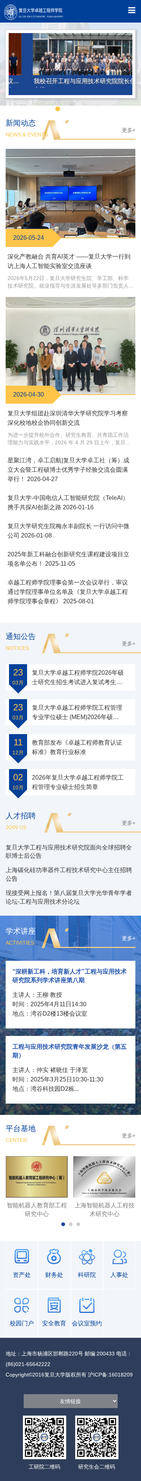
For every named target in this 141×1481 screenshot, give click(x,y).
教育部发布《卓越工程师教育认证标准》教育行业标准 (77, 747)
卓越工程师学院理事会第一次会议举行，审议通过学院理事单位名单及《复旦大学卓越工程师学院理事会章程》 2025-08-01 (68, 591)
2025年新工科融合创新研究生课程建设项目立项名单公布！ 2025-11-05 (68, 559)
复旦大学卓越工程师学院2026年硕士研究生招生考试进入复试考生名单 (78, 678)
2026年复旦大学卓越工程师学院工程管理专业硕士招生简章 (78, 782)
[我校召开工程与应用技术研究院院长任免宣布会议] (70, 56)
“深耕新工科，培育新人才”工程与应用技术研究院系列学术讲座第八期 (69, 975)
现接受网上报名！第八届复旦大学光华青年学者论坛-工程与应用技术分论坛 (69, 897)
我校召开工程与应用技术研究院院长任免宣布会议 (70, 82)
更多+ (128, 130)
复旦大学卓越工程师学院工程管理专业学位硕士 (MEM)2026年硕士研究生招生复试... (77, 713)
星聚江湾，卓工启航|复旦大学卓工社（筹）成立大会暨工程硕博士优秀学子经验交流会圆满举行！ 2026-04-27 (68, 469)
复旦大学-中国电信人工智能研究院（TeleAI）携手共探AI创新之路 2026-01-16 (68, 502)
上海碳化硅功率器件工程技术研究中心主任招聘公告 (69, 874)
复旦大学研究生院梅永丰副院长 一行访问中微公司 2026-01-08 (68, 531)
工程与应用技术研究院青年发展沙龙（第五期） (69, 1051)
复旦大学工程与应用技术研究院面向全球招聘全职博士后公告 (69, 851)
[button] (49, 108)
